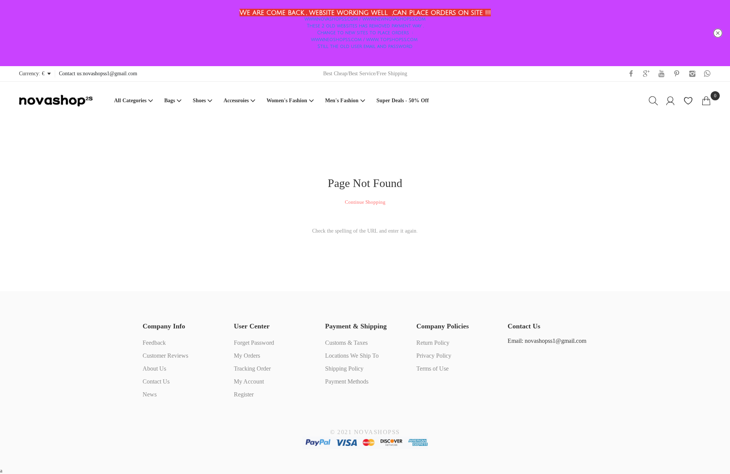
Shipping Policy (344, 368)
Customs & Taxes (346, 342)
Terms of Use (432, 368)
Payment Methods (346, 381)
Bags (169, 100)
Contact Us (156, 381)
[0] (706, 100)
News (150, 394)
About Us (154, 368)
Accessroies (236, 100)
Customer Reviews (165, 355)
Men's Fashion (342, 100)
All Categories (130, 100)
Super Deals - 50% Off (402, 100)
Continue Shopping (365, 202)
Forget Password (254, 342)
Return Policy (432, 342)
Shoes (199, 100)
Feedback (154, 342)
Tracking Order (252, 368)
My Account (249, 381)
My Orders (247, 355)
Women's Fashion (287, 100)
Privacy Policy (433, 355)
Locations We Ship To (352, 355)
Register (244, 394)
